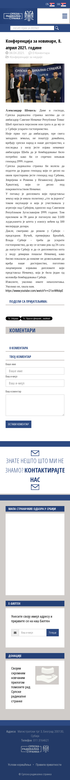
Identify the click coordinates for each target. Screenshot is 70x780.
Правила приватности (48, 764)
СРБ (47, 4)
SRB (59, 4)
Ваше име (11, 364)
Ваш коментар (13, 391)
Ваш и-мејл (11, 376)
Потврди (52, 632)
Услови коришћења (19, 764)
